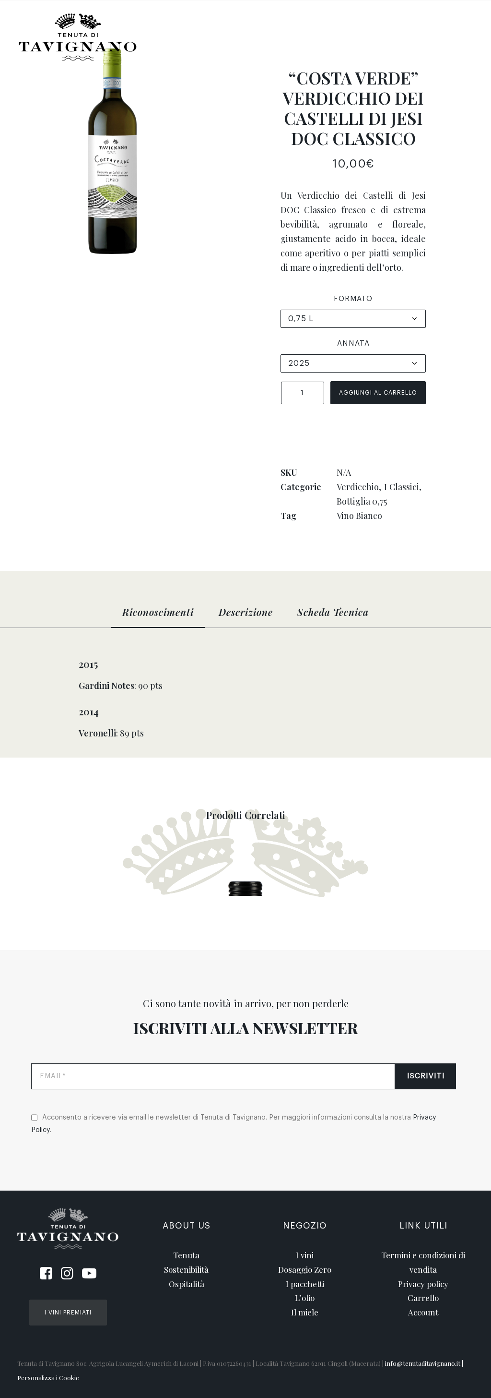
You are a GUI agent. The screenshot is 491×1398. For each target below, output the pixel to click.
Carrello (423, 1297)
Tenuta (256, 29)
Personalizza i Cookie (48, 1378)
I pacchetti (305, 1283)
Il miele (304, 1312)
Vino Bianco (359, 515)
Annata (353, 343)
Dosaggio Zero (304, 1269)
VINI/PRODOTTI (193, 29)
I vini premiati (68, 1312)
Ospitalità (386, 29)
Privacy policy (423, 1283)
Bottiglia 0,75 (362, 501)
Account (423, 1312)
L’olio (305, 1297)
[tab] (158, 616)
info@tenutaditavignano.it (422, 1363)
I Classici (402, 487)
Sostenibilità (317, 29)
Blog (437, 29)
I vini (305, 1255)
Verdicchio (358, 487)
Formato (353, 298)
